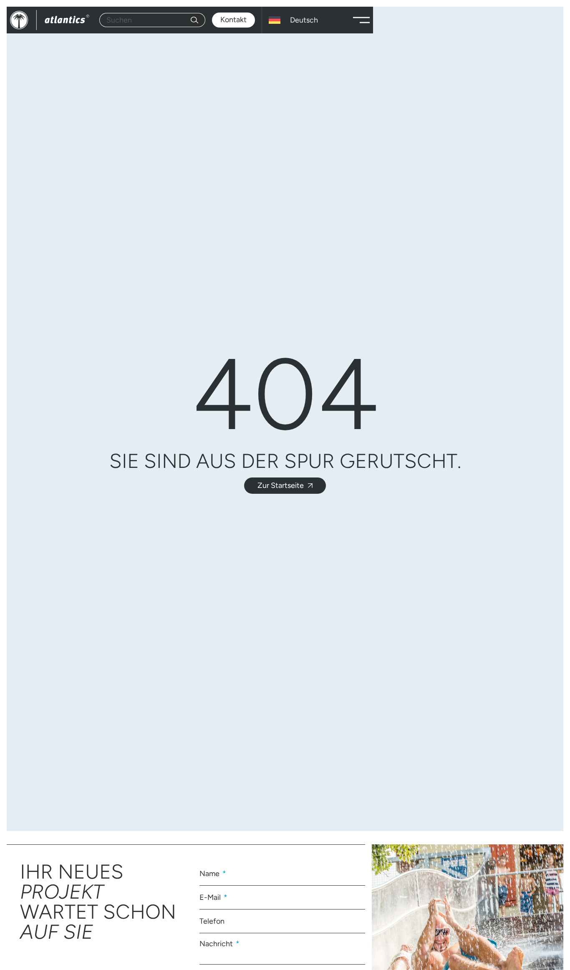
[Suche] (198, 20)
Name (210, 873)
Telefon (211, 921)
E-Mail (210, 897)
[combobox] (145, 20)
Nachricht (217, 943)
